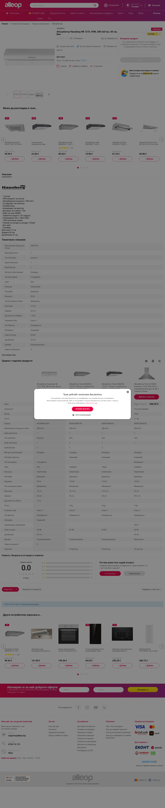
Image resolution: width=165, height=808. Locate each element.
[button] (82, 415)
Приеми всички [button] (82, 409)
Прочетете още (91, 403)
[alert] (82, 404)
